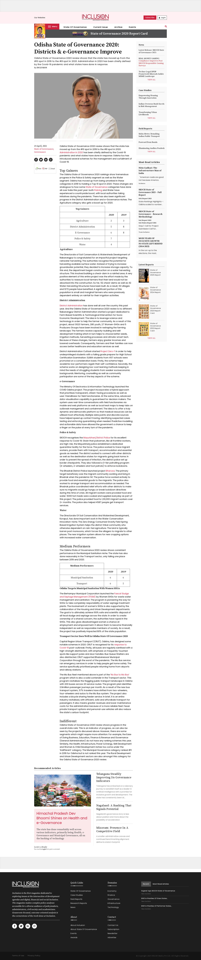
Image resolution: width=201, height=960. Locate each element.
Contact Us (113, 925)
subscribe (149, 17)
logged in (45, 849)
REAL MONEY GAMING (151, 62)
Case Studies (76, 895)
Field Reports (76, 899)
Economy (112, 891)
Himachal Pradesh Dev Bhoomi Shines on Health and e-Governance (62, 818)
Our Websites (40, 17)
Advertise (112, 937)
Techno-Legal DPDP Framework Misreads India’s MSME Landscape (151, 74)
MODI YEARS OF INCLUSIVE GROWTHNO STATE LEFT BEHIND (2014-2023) (150, 242)
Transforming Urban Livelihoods (148, 113)
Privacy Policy (34, 955)
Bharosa (110, 470)
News (72, 907)
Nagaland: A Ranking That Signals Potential (113, 807)
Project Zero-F (107, 351)
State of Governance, (44, 149)
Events (132, 27)
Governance (40, 152)
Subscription (113, 929)
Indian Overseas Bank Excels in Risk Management (151, 105)
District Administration (71, 305)
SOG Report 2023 (145, 199)
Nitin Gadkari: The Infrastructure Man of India (150, 171)
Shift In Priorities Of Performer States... (156, 906)
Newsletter (112, 933)
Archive (118, 27)
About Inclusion (77, 925)
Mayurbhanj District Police (96, 437)
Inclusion (42, 68)
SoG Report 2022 (145, 220)
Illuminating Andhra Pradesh (151, 148)
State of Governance (75, 27)
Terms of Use (18, 955)
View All (151, 80)
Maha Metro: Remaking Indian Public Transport (149, 135)
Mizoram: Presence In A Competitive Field (112, 829)
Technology (113, 907)
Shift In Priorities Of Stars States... (154, 898)
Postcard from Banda (148, 142)
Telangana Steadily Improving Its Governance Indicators (113, 777)
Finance (111, 895)
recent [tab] (146, 884)
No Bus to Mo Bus (120, 674)
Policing (98, 190)
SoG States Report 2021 (147, 223)
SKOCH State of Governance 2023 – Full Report (150, 192)
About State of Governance (83, 929)
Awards (73, 937)
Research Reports (78, 903)
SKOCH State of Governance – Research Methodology (150, 214)
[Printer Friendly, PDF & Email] (45, 168)
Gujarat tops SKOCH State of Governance (158, 891)
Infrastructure (114, 903)
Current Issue (100, 27)
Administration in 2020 (71, 152)
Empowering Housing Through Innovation (148, 96)
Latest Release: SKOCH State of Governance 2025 (151, 51)
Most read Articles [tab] (161, 884)
